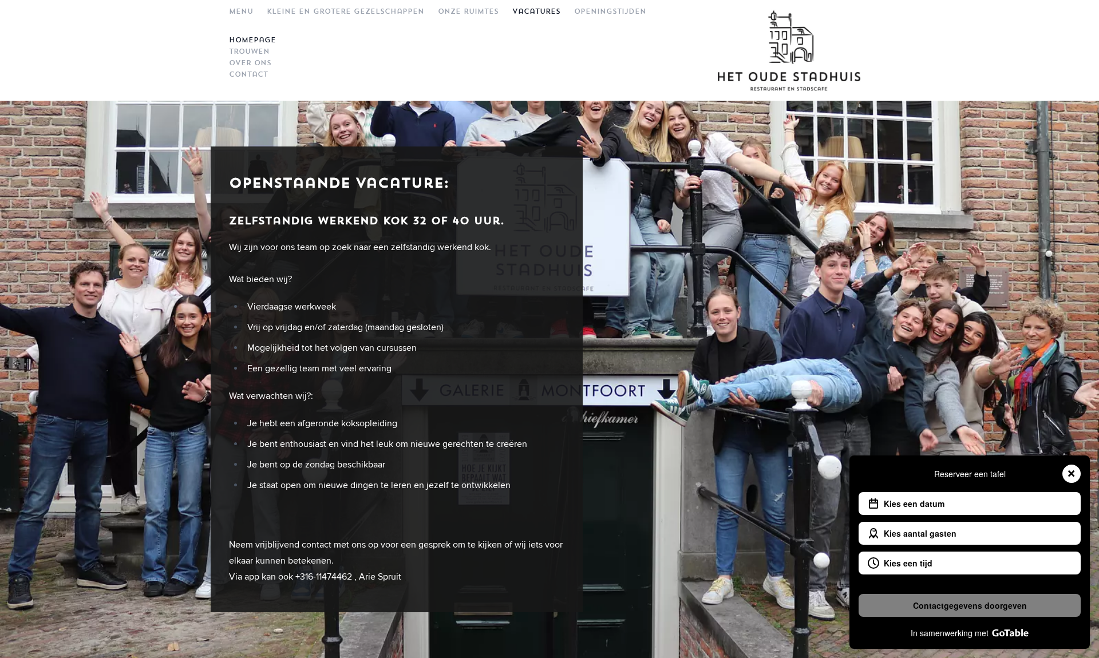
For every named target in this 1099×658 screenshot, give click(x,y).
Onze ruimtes (468, 11)
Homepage (252, 40)
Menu (241, 11)
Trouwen (249, 51)
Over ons (250, 63)
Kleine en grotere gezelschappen (345, 11)
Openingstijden (610, 11)
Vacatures (536, 11)
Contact (248, 74)
